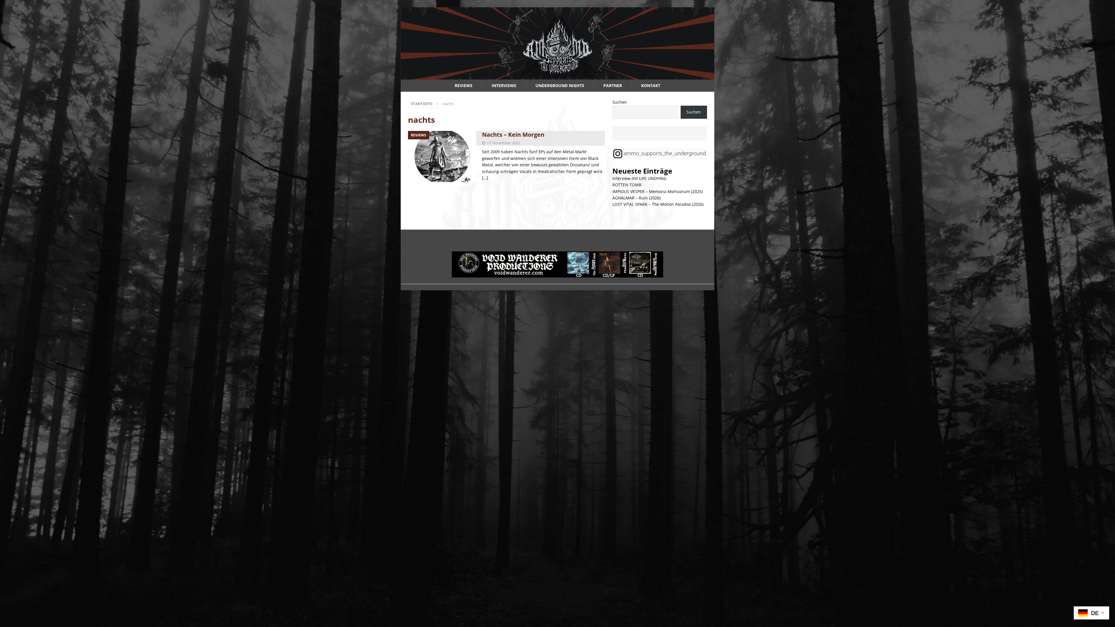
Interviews (504, 85)
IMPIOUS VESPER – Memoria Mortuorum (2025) (657, 191)
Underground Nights (559, 85)
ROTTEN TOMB (626, 185)
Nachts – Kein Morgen (513, 134)
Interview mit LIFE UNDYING (639, 178)
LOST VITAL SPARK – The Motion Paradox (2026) (658, 204)
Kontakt (650, 85)
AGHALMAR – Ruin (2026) (636, 198)
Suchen (619, 102)
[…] (485, 178)
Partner (612, 85)
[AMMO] (557, 76)
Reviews (463, 85)
